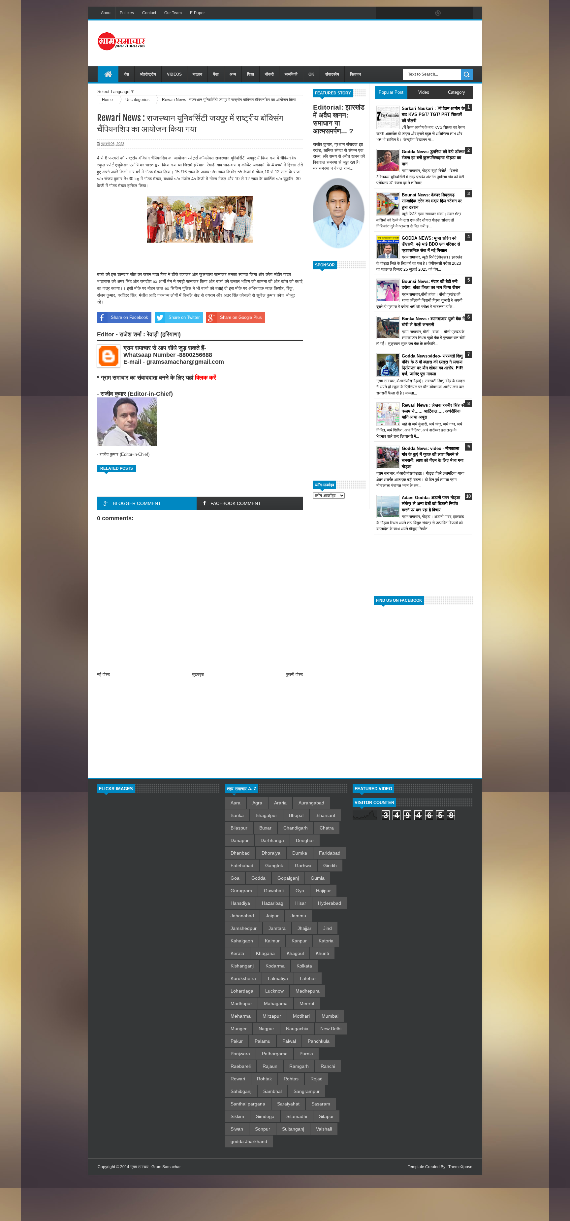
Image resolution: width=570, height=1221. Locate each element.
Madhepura (308, 991)
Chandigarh (295, 828)
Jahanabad (242, 915)
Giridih (330, 865)
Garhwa (303, 865)
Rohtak (264, 1078)
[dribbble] (438, 13)
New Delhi (330, 1028)
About (106, 13)
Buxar (265, 828)
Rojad (316, 1078)
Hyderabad (329, 903)
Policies (127, 13)
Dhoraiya (271, 853)
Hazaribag (272, 903)
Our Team (173, 13)
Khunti (322, 953)
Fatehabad (242, 865)
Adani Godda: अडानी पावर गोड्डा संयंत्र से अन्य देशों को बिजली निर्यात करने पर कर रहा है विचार (431, 503)
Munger (239, 1028)
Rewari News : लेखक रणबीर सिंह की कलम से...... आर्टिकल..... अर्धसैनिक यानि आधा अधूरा (433, 411)
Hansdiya (240, 903)
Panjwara (240, 1053)
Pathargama (275, 1053)
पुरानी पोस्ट (294, 674)
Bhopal (296, 815)
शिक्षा (250, 74)
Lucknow (274, 991)
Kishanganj (242, 965)
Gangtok (274, 865)
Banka (237, 815)
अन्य (233, 74)
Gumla (318, 878)
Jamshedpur (244, 928)
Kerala (237, 953)
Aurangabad (311, 802)
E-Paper (197, 13)
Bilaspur (239, 828)
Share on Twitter (184, 317)
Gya (300, 890)
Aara (235, 802)
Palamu (262, 1041)
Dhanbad (240, 853)
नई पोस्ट (103, 674)
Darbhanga (272, 840)
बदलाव (197, 74)
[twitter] (396, 13)
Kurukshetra (243, 978)
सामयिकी (291, 74)
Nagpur (266, 1028)
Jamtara (277, 928)
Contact (149, 13)
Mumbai (330, 1016)
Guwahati (274, 890)
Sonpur (262, 1129)
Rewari (238, 1078)
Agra (257, 802)
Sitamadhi (296, 1116)
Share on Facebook (129, 317)
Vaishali (324, 1129)
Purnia (306, 1053)
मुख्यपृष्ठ (198, 674)
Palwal (289, 1041)
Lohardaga (242, 991)
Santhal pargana (248, 1103)
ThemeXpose (460, 1167)
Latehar (308, 978)
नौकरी (269, 74)
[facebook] (382, 13)
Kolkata (304, 965)
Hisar (300, 903)
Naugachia (297, 1028)
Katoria (326, 940)
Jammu (298, 915)
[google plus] (465, 13)
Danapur (240, 840)
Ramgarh (299, 1066)
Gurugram (241, 890)
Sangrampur (307, 1091)
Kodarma (275, 965)
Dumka (299, 853)
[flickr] (424, 13)
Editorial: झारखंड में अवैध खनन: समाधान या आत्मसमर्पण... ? (338, 119)
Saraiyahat (288, 1103)
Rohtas (291, 1078)
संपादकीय (332, 74)
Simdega (265, 1116)
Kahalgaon (242, 940)
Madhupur (241, 1003)
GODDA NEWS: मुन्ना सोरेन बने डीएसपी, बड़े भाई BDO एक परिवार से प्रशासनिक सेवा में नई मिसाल (431, 244)
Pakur (237, 1041)
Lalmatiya (278, 978)
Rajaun (270, 1066)
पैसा (216, 74)
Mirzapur (272, 1016)
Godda (258, 878)
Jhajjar (304, 928)
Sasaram (320, 1103)
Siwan (237, 1129)
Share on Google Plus (241, 317)
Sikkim (237, 1116)
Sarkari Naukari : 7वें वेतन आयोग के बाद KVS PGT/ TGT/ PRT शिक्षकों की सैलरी (433, 114)
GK (311, 74)
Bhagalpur (266, 815)
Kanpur (299, 940)
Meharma (241, 1016)
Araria (280, 802)
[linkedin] (452, 13)
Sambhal (272, 1091)
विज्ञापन (355, 74)
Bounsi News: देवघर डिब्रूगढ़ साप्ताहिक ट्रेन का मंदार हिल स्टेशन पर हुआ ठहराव (432, 200)
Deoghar (305, 840)
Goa (235, 878)
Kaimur (272, 940)
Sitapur (326, 1116)
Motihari (301, 1016)
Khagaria (265, 953)
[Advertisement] (353, 42)
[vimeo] (410, 13)
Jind (327, 928)
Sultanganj (293, 1129)
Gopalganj (288, 878)
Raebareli (241, 1066)
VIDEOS (174, 74)
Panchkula (319, 1041)
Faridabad (329, 853)
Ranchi (328, 1066)
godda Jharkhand (249, 1141)
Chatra (327, 828)
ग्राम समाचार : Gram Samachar (155, 1167)
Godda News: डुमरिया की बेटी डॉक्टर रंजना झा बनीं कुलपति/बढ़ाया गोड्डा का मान (433, 157)
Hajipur (323, 890)
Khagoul (295, 953)
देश (126, 74)
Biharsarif (325, 815)
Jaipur (272, 915)
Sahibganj (241, 1091)
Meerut (307, 1003)
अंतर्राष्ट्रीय (148, 74)
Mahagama (276, 1003)
